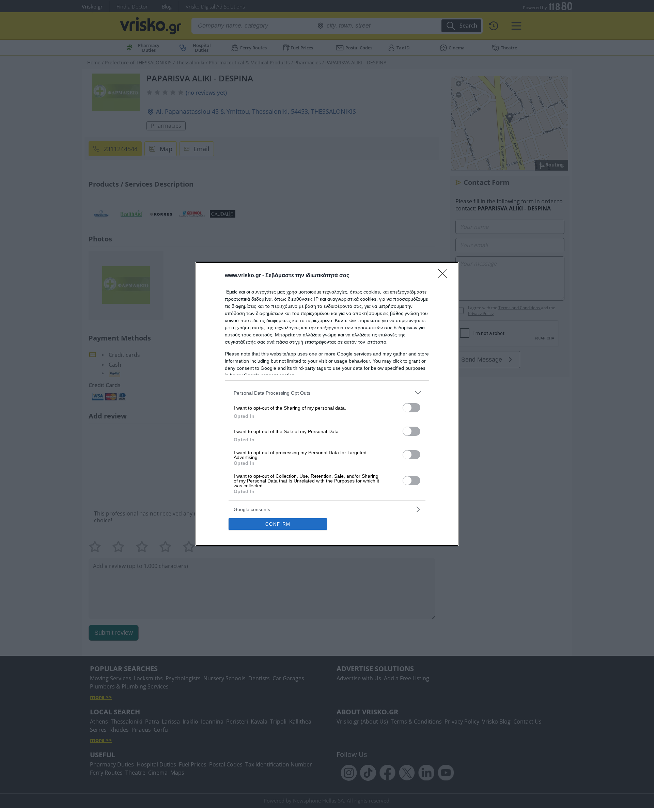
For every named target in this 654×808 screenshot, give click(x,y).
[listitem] (327, 392)
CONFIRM (278, 524)
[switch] (411, 407)
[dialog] (327, 404)
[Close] (444, 275)
